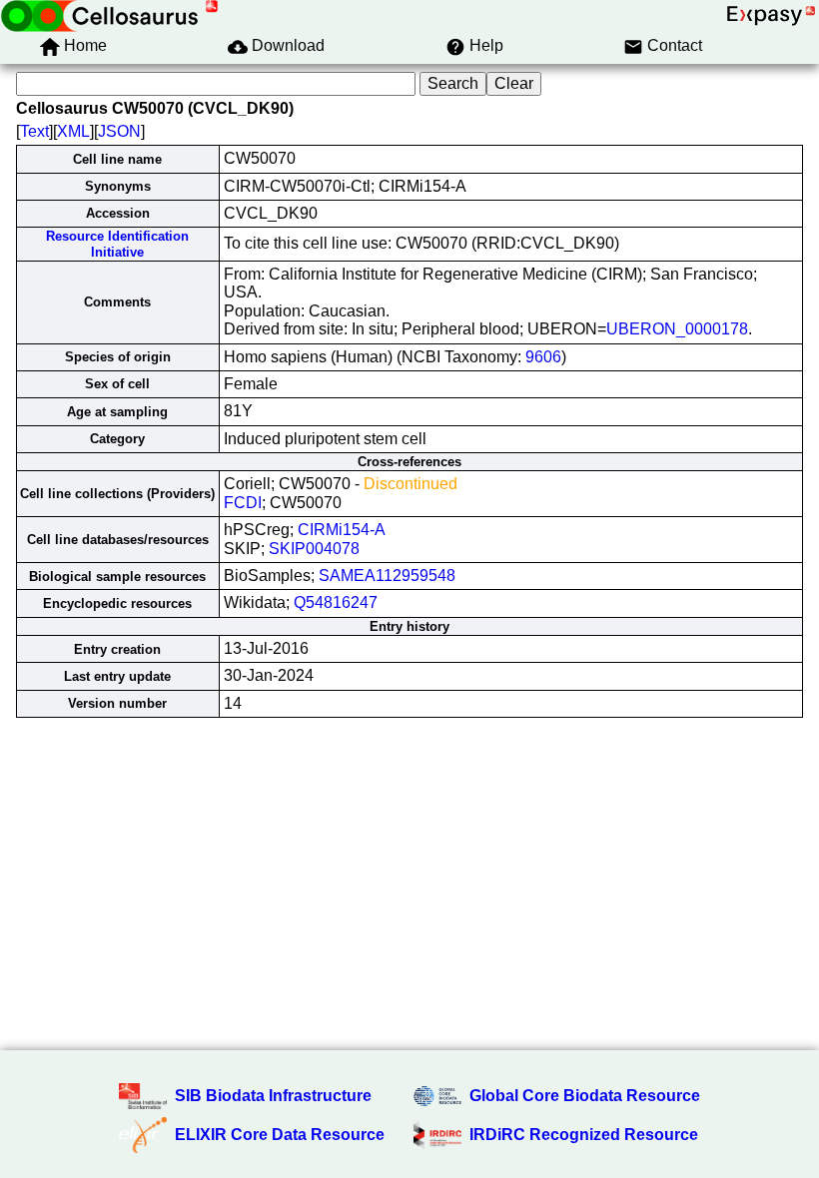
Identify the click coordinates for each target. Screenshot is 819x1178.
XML (73, 131)
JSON (119, 131)
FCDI (243, 502)
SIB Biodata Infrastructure (273, 1095)
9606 (543, 356)
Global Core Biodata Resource (584, 1095)
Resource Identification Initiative (117, 244)
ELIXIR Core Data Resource (280, 1134)
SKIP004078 (314, 548)
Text (34, 131)
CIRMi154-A (342, 529)
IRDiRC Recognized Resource (583, 1134)
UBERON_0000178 (677, 328)
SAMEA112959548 (387, 575)
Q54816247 (336, 602)
